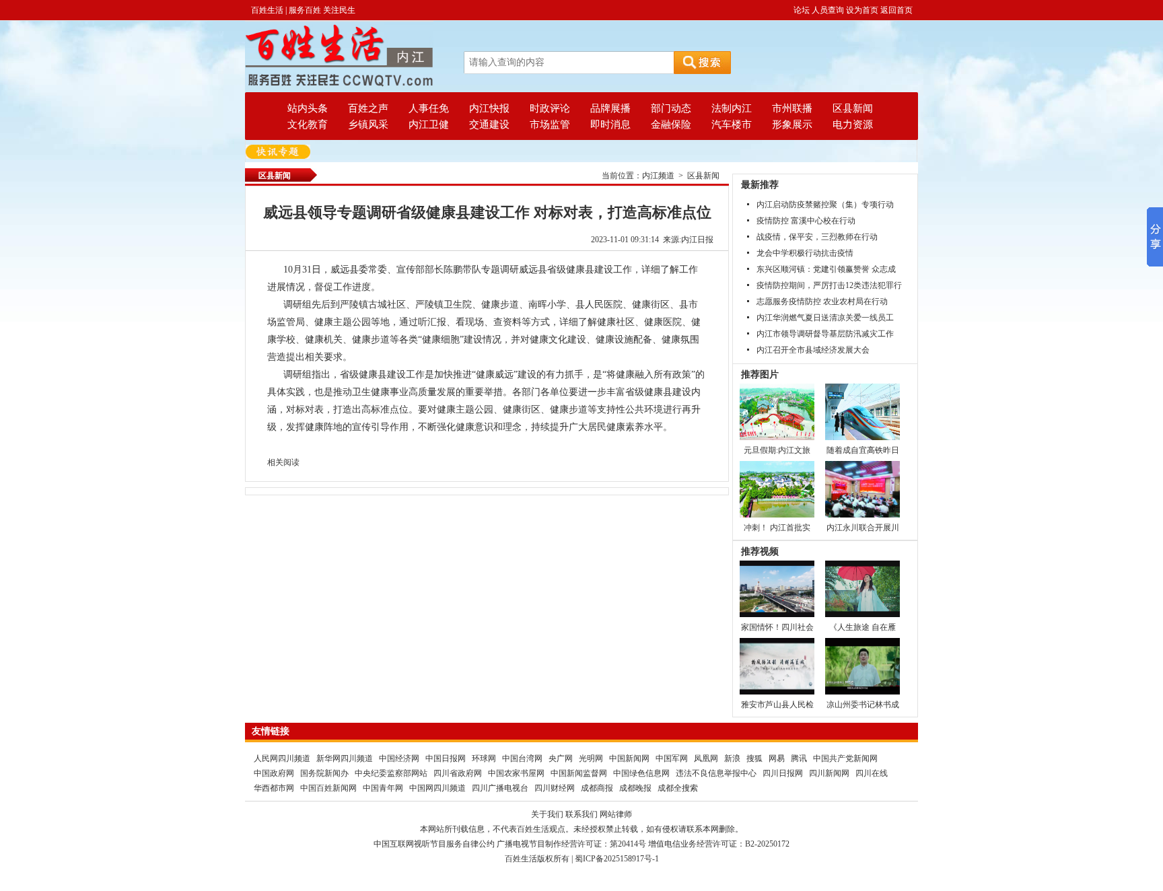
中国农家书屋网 (516, 773)
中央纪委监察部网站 (391, 773)
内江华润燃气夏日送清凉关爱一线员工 (825, 317)
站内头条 (307, 108)
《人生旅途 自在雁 (862, 627)
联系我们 (581, 814)
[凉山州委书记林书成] (862, 665)
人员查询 (828, 10)
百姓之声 (368, 108)
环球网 (484, 758)
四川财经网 (554, 788)
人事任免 (429, 108)
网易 (777, 758)
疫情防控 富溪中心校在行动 (805, 220)
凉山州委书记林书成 (862, 704)
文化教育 (307, 124)
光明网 (591, 758)
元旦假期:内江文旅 (777, 450)
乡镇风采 (368, 124)
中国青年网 (383, 788)
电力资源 (853, 124)
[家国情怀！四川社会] (777, 588)
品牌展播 (610, 108)
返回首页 (896, 10)
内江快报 (489, 108)
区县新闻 (853, 108)
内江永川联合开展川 (862, 527)
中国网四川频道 (437, 788)
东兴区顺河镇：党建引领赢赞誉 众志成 (826, 269)
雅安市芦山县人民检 (777, 704)
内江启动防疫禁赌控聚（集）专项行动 (825, 204)
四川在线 (871, 773)
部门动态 (671, 108)
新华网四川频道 (344, 758)
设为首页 (862, 10)
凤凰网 (706, 758)
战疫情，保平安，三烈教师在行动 (817, 237)
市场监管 (550, 124)
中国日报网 (445, 758)
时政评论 (550, 108)
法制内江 (731, 108)
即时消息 (610, 124)
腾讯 (799, 758)
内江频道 (658, 175)
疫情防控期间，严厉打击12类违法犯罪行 (829, 285)
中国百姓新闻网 (328, 788)
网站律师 (616, 814)
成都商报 (597, 788)
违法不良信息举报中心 (716, 773)
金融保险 (671, 124)
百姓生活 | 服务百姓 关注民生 (303, 10)
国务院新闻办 (324, 773)
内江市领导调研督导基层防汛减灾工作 (825, 333)
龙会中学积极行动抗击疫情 (804, 253)
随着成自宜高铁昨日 (862, 450)
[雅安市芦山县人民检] (777, 665)
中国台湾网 (522, 758)
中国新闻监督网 (579, 773)
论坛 (802, 10)
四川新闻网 (829, 773)
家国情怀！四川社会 (777, 627)
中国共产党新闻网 (845, 758)
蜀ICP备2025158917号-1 (617, 858)
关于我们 (547, 814)
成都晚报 (635, 788)
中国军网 (672, 758)
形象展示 (792, 124)
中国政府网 (274, 773)
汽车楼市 (731, 124)
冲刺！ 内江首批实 (777, 527)
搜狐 (754, 758)
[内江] (339, 56)
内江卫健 (429, 124)
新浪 (732, 758)
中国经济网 (399, 758)
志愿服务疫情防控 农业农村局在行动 (822, 301)
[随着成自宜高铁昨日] (862, 411)
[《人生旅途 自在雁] (862, 588)
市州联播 (792, 108)
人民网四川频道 (282, 758)
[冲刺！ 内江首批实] (777, 488)
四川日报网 (783, 773)
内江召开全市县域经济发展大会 (813, 350)
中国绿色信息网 (641, 773)
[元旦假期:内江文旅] (777, 411)
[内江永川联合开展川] (862, 488)
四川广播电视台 (500, 788)
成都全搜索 (678, 788)
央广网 (561, 758)
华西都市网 (274, 788)
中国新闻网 (629, 758)
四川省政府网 (457, 773)
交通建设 (489, 124)
